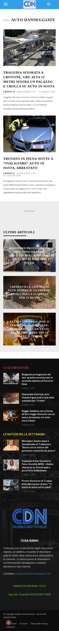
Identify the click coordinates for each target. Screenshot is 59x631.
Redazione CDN (26, 92)
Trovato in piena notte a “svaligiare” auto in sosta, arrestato (28, 163)
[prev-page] (44, 245)
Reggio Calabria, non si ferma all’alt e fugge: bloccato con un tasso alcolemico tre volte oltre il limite (29, 329)
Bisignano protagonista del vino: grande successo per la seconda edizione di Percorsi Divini (29, 255)
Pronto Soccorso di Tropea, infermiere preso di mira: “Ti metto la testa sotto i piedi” (37, 484)
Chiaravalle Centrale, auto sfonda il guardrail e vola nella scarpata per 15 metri (38, 397)
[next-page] (50, 245)
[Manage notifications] (8, 622)
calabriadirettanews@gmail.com (33, 573)
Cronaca (9, 92)
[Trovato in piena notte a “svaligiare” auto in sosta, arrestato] (29, 134)
